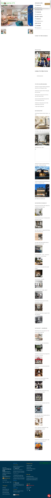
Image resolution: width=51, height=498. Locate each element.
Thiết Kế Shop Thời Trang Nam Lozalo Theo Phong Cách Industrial (42, 403)
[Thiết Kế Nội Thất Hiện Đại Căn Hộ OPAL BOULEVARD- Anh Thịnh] (38, 307)
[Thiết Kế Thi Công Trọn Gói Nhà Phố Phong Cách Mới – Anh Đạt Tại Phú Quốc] (42, 172)
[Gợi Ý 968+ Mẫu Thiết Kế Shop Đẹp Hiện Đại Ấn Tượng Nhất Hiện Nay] (38, 421)
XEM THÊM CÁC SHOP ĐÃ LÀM (40, 198)
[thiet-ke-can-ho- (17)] (17, 25)
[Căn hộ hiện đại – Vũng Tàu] (38, 284)
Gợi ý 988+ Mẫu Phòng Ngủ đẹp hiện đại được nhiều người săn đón (41, 243)
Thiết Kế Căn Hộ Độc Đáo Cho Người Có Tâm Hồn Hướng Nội (42, 314)
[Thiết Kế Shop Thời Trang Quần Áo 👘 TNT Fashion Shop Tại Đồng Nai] (38, 337)
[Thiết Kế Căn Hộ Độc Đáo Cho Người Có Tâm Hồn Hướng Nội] (38, 319)
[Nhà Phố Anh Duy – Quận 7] (42, 155)
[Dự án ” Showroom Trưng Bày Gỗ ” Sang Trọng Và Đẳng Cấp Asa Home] (38, 434)
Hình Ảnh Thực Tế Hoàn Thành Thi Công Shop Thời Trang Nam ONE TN (41, 379)
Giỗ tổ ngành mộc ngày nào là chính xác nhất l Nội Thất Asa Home (41, 95)
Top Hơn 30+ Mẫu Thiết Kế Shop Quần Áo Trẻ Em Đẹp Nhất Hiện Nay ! (42, 99)
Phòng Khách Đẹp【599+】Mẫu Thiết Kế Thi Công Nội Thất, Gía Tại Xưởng (42, 206)
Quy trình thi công (5, 492)
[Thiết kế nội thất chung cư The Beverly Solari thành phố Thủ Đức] (38, 224)
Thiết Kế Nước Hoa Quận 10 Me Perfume (42, 343)
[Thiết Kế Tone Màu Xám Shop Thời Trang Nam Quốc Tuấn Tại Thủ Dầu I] (38, 397)
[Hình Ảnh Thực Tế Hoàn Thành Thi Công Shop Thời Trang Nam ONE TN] (38, 385)
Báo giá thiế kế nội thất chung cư (32, 478)
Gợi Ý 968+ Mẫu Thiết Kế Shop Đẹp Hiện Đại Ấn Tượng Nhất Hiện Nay (42, 416)
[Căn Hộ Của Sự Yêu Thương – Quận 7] (38, 295)
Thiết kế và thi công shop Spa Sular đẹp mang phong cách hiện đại (41, 103)
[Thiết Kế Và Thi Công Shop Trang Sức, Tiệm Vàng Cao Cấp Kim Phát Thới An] (38, 446)
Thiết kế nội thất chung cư (30, 468)
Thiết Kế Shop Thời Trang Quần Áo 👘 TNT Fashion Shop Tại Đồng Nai (42, 331)
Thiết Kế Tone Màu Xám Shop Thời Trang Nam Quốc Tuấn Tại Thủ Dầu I (42, 391)
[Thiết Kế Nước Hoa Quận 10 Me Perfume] (38, 348)
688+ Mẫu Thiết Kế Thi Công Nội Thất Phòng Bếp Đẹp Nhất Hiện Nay (42, 231)
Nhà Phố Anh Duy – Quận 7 (39, 147)
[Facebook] (27, 490)
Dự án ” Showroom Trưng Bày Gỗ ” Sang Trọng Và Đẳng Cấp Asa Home (41, 428)
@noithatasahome (40, 75)
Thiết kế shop (28, 467)
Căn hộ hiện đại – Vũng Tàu (39, 279)
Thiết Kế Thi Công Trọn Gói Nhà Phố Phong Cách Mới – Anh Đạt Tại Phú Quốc (42, 164)
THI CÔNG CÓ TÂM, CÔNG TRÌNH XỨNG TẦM (42, 131)
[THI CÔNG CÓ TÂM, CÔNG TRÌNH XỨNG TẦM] (42, 138)
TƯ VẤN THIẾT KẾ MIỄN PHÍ (39, 106)
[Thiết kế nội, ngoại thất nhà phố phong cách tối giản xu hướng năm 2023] (42, 190)
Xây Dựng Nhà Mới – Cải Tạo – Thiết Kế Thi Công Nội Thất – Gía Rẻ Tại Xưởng (42, 255)
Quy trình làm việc (5, 489)
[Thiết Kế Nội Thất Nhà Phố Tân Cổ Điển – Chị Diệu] (42, 122)
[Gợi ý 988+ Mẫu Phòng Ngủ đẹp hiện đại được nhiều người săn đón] (38, 249)
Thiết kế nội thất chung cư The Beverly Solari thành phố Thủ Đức (42, 218)
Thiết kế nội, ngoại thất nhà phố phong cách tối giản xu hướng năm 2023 (42, 182)
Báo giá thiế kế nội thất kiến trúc (32, 479)
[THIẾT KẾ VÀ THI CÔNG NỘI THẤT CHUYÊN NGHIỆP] (38, 273)
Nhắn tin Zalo (28, 487)
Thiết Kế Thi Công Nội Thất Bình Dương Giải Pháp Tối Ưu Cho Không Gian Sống (42, 87)
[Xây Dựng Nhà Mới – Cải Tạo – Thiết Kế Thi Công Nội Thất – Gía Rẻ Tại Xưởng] (38, 261)
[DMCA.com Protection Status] (16, 495)
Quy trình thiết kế (5, 490)
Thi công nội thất (29, 470)
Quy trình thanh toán (6, 494)
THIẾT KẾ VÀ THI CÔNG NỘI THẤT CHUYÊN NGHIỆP (42, 268)
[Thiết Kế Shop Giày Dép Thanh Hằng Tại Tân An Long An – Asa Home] (38, 360)
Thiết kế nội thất (29, 465)
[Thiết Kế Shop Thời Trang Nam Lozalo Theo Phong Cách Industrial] (38, 409)
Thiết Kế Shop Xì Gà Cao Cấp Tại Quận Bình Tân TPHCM (42, 367)
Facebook (28, 488)
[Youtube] (29, 490)
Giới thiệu (4, 487)
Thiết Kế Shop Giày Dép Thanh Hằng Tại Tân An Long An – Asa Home (42, 354)
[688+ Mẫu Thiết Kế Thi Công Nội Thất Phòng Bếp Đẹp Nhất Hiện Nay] (38, 236)
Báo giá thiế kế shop (29, 476)
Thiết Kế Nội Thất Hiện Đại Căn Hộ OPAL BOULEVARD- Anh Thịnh (41, 301)
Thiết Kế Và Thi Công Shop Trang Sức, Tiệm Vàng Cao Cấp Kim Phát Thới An (42, 440)
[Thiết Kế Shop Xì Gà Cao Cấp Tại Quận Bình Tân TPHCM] (38, 372)
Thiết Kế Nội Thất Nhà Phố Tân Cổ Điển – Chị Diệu (42, 114)
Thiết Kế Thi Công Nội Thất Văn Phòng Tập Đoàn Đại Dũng (42, 91)
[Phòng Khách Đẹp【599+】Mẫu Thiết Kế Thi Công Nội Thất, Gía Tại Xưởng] (38, 212)
